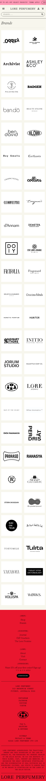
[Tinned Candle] (34, 525)
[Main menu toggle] (3, 8)
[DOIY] (11, 248)
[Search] (42, 14)
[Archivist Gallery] (11, 64)
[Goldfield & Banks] (11, 294)
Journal (23, 635)
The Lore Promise (23, 641)
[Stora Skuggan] (11, 502)
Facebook (23, 701)
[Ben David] (11, 133)
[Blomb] (34, 133)
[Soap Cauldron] (34, 479)
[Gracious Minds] (34, 294)
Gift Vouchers (23, 638)
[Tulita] (34, 548)
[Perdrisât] (34, 433)
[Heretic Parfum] (11, 318)
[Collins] (34, 179)
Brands (23, 623)
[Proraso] (11, 456)
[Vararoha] (11, 572)
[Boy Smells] (11, 156)
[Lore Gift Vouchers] (11, 387)
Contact (23, 659)
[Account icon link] (38, 9)
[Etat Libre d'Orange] (34, 248)
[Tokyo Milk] (11, 548)
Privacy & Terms (23, 738)
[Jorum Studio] (11, 364)
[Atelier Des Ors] (11, 87)
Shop (23, 620)
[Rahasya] (34, 456)
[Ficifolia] (11, 271)
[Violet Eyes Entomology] (34, 572)
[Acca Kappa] (34, 40)
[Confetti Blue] (11, 202)
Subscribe (23, 676)
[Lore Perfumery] (34, 387)
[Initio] (34, 341)
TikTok (23, 706)
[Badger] (34, 87)
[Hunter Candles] (34, 318)
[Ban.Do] (11, 110)
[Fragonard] (34, 271)
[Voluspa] (11, 595)
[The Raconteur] (11, 525)
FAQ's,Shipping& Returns (23, 726)
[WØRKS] (34, 595)
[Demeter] (34, 225)
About (23, 653)
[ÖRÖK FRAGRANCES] (11, 433)
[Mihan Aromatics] (34, 410)
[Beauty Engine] (34, 110)
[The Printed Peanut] (34, 502)
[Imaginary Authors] (11, 341)
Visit (23, 656)
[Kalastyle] (34, 364)
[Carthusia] (34, 156)
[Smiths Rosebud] (11, 479)
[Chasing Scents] (11, 179)
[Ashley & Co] (34, 64)
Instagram (23, 698)
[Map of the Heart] (11, 410)
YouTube (23, 703)
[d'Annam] (11, 225)
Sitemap (23, 736)
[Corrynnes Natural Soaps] (34, 202)
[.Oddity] (11, 40)
